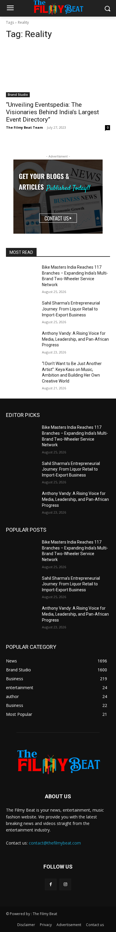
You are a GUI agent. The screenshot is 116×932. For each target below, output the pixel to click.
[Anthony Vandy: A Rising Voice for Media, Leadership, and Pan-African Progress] (21, 342)
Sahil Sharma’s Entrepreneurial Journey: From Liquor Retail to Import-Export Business (71, 309)
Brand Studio (18, 95)
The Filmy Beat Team (24, 127)
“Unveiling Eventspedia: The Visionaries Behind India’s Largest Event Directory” (52, 112)
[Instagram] (65, 884)
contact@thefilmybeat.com (55, 843)
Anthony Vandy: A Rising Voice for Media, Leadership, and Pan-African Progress (75, 339)
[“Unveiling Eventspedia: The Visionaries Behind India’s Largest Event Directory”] (58, 71)
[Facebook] (51, 884)
